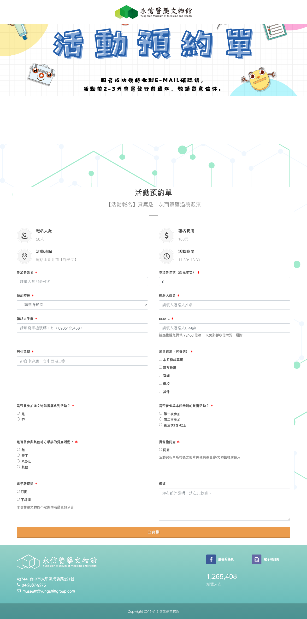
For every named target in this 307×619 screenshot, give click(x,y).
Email (166, 319)
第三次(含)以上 (175, 425)
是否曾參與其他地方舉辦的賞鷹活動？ (47, 442)
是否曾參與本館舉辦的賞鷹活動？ (186, 406)
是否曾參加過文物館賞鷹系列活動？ (46, 406)
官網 (166, 376)
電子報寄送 (27, 483)
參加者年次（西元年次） (179, 272)
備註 (162, 483)
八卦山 (27, 461)
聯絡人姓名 (169, 295)
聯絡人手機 (27, 319)
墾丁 (25, 455)
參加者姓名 (27, 272)
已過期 (154, 532)
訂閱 (24, 492)
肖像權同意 (169, 442)
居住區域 (26, 351)
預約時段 (26, 295)
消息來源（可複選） (176, 351)
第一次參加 (172, 414)
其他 (166, 392)
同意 (166, 450)
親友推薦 (170, 367)
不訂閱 (26, 500)
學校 (166, 383)
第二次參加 (172, 419)
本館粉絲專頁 (173, 360)
